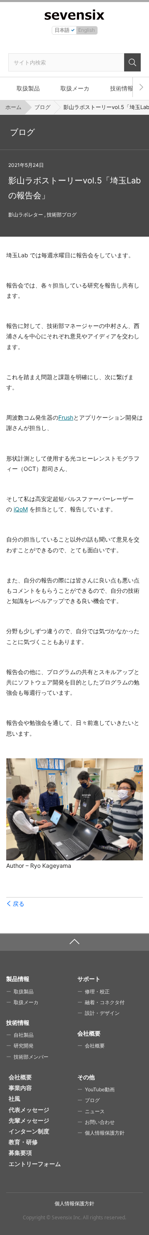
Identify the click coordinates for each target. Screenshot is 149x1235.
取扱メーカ (74, 88)
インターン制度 (29, 1131)
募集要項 (20, 1152)
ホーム (13, 107)
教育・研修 (23, 1141)
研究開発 (24, 1046)
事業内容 (20, 1087)
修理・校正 (97, 991)
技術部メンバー (31, 1057)
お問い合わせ (100, 1122)
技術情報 (121, 88)
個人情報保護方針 (105, 1133)
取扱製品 (28, 88)
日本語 (62, 30)
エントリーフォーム (35, 1163)
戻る (18, 904)
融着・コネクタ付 (105, 1002)
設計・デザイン (102, 1013)
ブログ (42, 107)
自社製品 (24, 1035)
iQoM (21, 509)
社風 (14, 1098)
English (86, 30)
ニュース (95, 1111)
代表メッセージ (29, 1109)
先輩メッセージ (29, 1120)
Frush (65, 417)
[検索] (132, 62)
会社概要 (95, 1046)
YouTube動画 (100, 1089)
